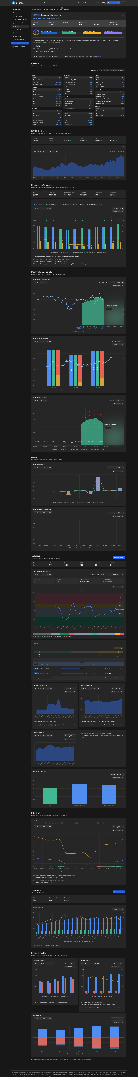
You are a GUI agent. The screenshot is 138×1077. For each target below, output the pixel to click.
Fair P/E (112, 400)
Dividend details (118, 892)
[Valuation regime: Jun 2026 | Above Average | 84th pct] (117, 634)
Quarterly (120, 341)
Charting (97, 3)
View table (117, 211)
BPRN (36, 15)
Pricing (104, 3)
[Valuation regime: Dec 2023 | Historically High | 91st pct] (71, 634)
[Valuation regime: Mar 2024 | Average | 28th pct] (76, 634)
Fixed (117, 400)
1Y (35, 208)
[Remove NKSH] (120, 669)
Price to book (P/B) (113, 574)
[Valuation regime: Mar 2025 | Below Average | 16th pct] (94, 634)
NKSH (99, 56)
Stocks (85, 3)
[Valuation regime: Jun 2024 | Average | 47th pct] (81, 634)
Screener (91, 3)
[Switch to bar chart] (83, 204)
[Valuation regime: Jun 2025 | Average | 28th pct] (99, 634)
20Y (50, 208)
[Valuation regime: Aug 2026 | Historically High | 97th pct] (122, 634)
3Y (37, 208)
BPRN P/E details (118, 557)
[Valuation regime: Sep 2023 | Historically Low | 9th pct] (67, 634)
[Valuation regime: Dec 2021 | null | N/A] (35, 634)
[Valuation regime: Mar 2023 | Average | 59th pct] (58, 634)
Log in (123, 3)
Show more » (65, 42)
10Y (44, 208)
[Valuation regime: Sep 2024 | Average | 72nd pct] (85, 634)
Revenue (119, 282)
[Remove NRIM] (120, 673)
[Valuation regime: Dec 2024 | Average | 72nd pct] (90, 634)
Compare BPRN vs (20, 43)
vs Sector (113, 70)
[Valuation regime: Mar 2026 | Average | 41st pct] (113, 634)
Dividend (52, 9)
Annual (111, 282)
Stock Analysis (36, 9)
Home (79, 3)
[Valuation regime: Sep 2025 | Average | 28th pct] (103, 634)
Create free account (113, 3)
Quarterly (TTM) (117, 208)
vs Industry (121, 70)
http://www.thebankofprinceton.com (78, 56)
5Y (40, 208)
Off (101, 70)
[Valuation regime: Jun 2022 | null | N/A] (44, 634)
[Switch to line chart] (41, 204)
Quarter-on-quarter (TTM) (114, 467)
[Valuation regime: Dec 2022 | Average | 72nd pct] (53, 634)
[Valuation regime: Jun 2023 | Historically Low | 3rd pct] (62, 634)
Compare (66, 9)
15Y (47, 208)
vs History (106, 70)
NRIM (95, 56)
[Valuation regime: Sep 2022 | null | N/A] (49, 634)
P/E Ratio (45, 9)
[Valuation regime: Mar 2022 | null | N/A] (39, 634)
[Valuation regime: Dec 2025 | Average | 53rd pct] (108, 634)
